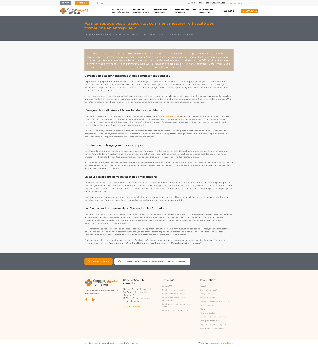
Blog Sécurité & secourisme (173, 290)
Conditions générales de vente (213, 317)
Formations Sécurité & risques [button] (120, 11)
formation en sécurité (168, 116)
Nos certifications (207, 297)
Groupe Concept (207, 294)
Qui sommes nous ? (195, 3)
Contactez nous (100, 261)
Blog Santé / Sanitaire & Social (174, 310)
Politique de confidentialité (211, 328)
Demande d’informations (250, 11)
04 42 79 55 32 (82, 3)
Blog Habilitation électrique (173, 294)
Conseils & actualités (215, 3)
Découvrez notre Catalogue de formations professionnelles (154, 261)
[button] (159, 343)
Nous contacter (206, 305)
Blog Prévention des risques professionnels (173, 298)
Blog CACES (166, 286)
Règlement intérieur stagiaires (213, 324)
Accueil (203, 286)
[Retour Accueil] (74, 11)
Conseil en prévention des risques (214, 301)
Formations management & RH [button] (141, 11)
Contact (65, 3)
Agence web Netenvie (222, 343)
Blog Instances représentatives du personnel (176, 305)
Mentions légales (207, 313)
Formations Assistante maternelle (185, 11)
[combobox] (243, 3)
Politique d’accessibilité (210, 321)
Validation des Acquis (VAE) (206, 11)
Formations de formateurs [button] (160, 11)
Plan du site (205, 309)
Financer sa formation (229, 11)
